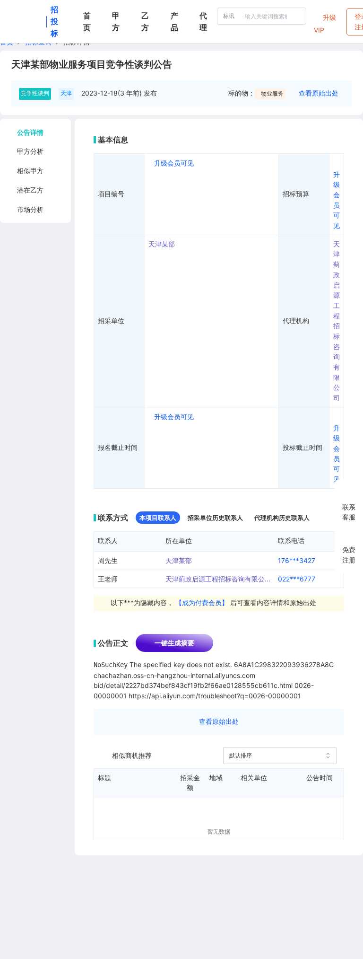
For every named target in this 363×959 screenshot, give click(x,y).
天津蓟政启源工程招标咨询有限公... (217, 579)
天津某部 (161, 244)
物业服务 (272, 93)
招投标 (54, 21)
